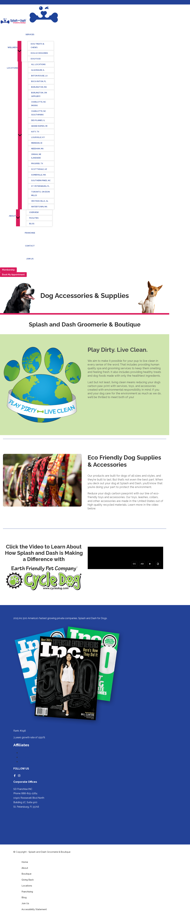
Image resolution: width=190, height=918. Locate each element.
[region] (125, 558)
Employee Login (29, 761)
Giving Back (28, 879)
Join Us (25, 903)
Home (25, 862)
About (25, 868)
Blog (24, 897)
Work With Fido (29, 757)
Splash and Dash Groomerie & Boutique (44, 752)
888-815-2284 (29, 793)
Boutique (26, 873)
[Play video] (150, 564)
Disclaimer (20, 830)
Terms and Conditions (27, 814)
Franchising (27, 891)
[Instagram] (19, 776)
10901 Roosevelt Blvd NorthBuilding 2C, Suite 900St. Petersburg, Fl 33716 (28, 802)
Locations (27, 885)
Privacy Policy (22, 822)
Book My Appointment (13, 274)
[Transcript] (158, 564)
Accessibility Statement (34, 909)
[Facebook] (14, 776)
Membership (8, 270)
